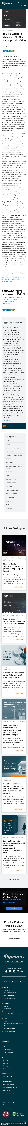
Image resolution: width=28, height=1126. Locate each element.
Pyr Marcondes (11, 494)
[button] (21, 5)
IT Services (9, 472)
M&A (3, 30)
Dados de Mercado (12, 448)
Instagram (7, 303)
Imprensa (9, 459)
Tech (7, 505)
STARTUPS (9, 501)
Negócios (9, 486)
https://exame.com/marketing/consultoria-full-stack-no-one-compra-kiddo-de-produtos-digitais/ (14, 279)
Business (9, 444)
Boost (8, 440)
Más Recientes (11, 483)
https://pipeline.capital (10, 299)
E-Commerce (10, 451)
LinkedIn (12, 301)
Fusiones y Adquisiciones (14, 455)
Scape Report (10, 497)
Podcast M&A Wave (12, 490)
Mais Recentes (9, 30)
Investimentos (11, 462)
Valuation (9, 508)
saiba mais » (7, 420)
